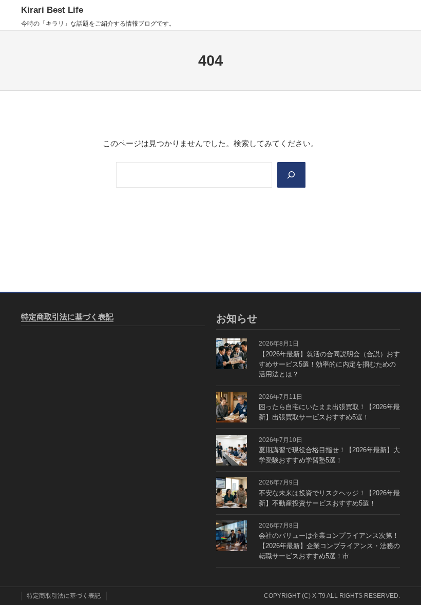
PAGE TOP (402, 578)
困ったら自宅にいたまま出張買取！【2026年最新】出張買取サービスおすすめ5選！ (329, 412)
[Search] (291, 175)
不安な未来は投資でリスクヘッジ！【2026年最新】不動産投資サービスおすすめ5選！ (329, 498)
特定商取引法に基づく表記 (67, 316)
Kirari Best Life (52, 10)
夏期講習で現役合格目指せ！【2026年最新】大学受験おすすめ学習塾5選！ (329, 455)
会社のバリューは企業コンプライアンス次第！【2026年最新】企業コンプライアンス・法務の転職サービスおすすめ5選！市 (329, 546)
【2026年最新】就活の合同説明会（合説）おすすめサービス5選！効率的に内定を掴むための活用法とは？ (329, 364)
